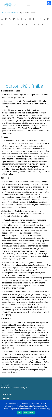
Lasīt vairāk (29, 413)
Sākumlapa (5, 12)
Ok (19, 413)
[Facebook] (48, 3)
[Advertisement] (26, 55)
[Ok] (49, 408)
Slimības (14, 12)
